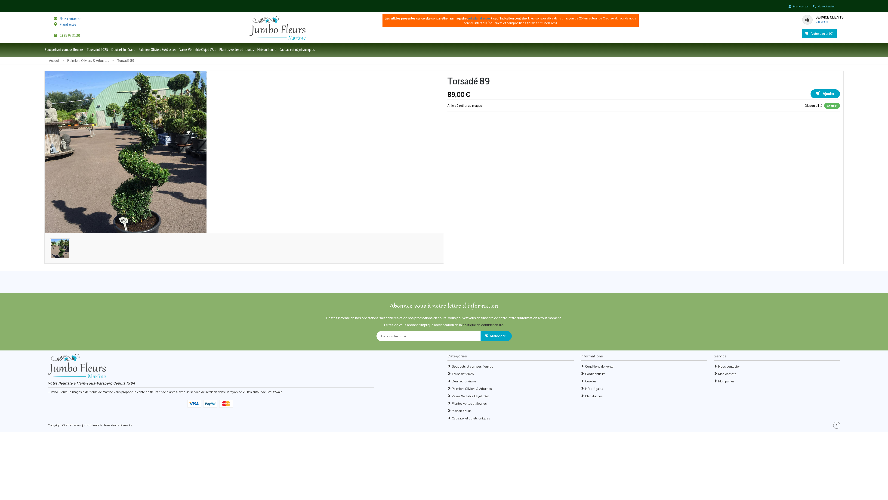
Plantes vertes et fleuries (236, 49)
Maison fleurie (266, 49)
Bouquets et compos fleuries (63, 49)
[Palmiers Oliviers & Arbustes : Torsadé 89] (126, 152)
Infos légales (594, 389)
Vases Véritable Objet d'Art (197, 49)
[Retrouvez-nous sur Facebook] (836, 425)
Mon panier (726, 381)
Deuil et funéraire (123, 49)
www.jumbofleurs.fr (88, 425)
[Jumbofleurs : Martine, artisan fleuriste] (277, 27)
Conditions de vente (599, 366)
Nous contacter (70, 19)
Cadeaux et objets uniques (297, 49)
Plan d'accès (68, 24)
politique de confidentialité (482, 324)
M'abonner (498, 336)
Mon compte (727, 374)
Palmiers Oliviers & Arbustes (157, 49)
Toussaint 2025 (97, 49)
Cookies (591, 381)
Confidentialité (595, 374)
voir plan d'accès (479, 18)
